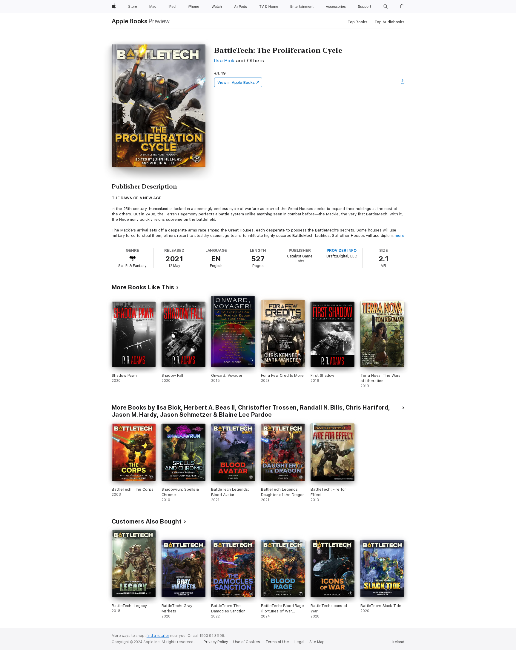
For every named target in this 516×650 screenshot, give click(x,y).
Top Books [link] (357, 22)
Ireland (398, 642)
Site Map (316, 642)
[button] (385, 6)
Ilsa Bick (224, 60)
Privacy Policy (216, 642)
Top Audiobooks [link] (389, 22)
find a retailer (158, 636)
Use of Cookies (246, 642)
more (399, 235)
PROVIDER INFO (342, 250)
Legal (299, 642)
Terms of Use (277, 642)
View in (236, 82)
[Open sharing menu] (402, 82)
